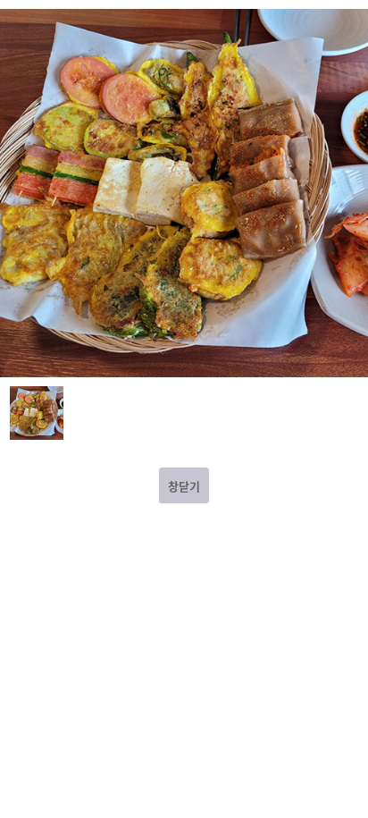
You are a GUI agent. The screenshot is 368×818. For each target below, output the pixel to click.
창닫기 (184, 485)
